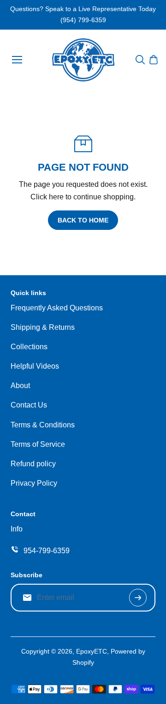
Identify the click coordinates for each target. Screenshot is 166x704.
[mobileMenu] (17, 59)
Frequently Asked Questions (57, 308)
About (20, 385)
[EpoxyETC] (83, 60)
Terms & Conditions (43, 425)
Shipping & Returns (43, 327)
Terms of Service (38, 444)
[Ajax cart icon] (153, 59)
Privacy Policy (34, 483)
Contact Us (29, 405)
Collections (29, 347)
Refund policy (33, 464)
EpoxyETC (91, 651)
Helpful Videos (35, 366)
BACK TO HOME (83, 220)
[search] (140, 59)
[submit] (138, 597)
